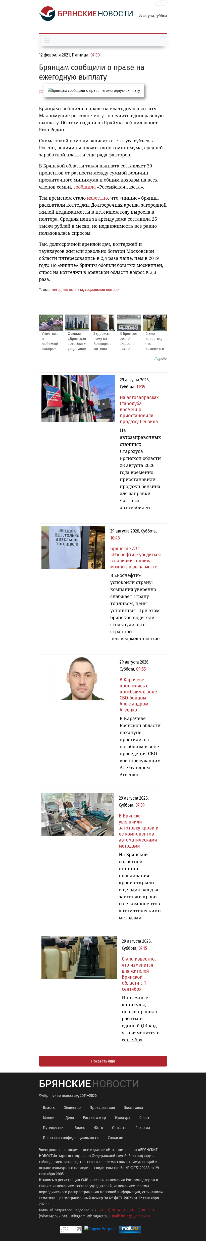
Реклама (142, 1127)
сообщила (84, 187)
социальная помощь (102, 289)
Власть (49, 1107)
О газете (119, 1127)
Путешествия (54, 1127)
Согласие (115, 1137)
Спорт (144, 1117)
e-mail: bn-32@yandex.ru (129, 1216)
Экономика (133, 1107)
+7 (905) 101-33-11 (142, 1210)
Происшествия (102, 1107)
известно (97, 198)
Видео (80, 1127)
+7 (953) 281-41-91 (112, 1210)
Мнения (50, 1117)
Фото (98, 1127)
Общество (72, 1107)
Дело (70, 1117)
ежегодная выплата (66, 289)
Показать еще (103, 1061)
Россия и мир (94, 1117)
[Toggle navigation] (47, 40)
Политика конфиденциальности (71, 1137)
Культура (122, 1117)
